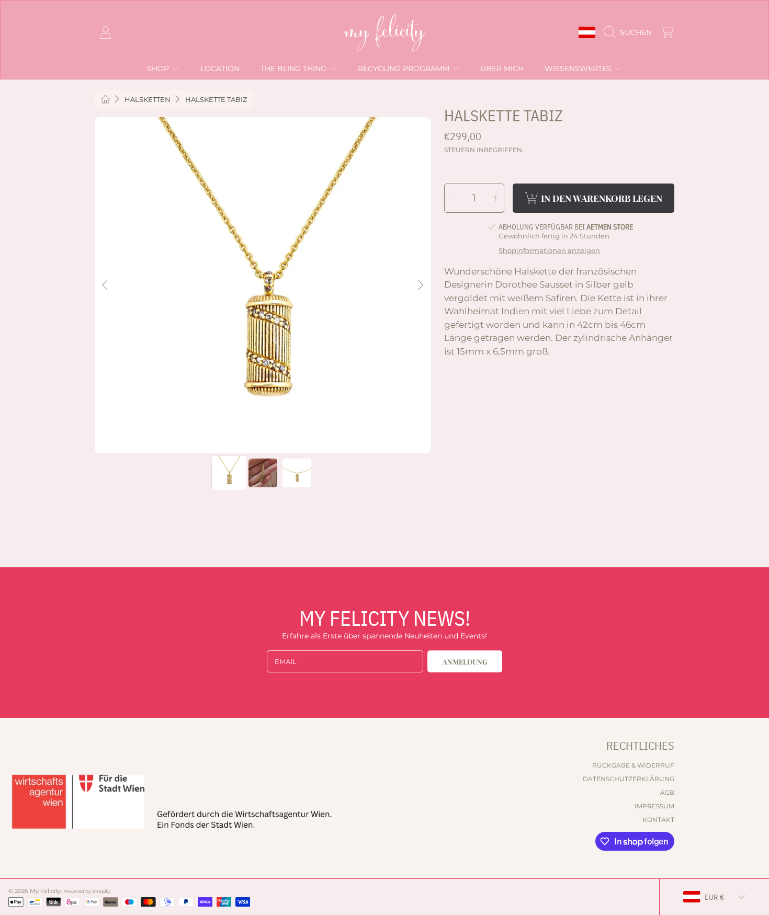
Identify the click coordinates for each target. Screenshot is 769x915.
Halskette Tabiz (216, 99)
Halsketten (148, 99)
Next (420, 285)
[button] (630, 32)
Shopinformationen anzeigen (549, 250)
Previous (106, 285)
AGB (667, 792)
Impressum (654, 806)
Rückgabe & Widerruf (633, 765)
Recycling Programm (404, 68)
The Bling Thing (295, 68)
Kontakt (658, 820)
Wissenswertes (579, 68)
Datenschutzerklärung (628, 779)
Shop (159, 68)
